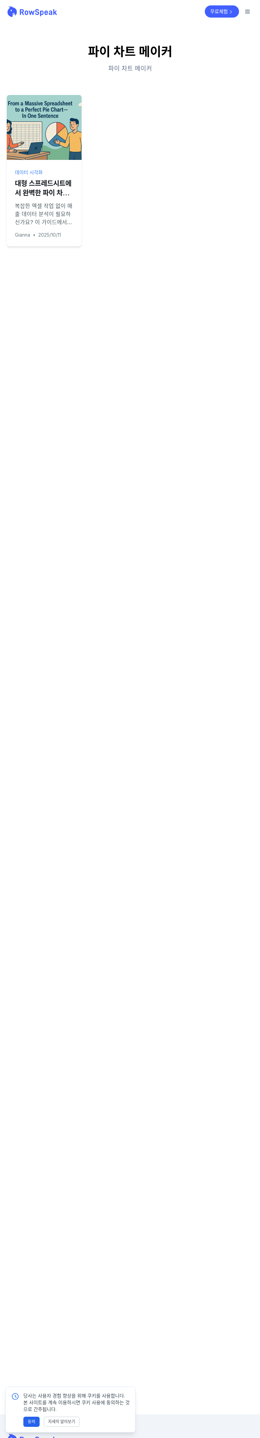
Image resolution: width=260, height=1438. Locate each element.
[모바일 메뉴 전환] (247, 11)
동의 (31, 1421)
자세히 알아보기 (61, 1421)
